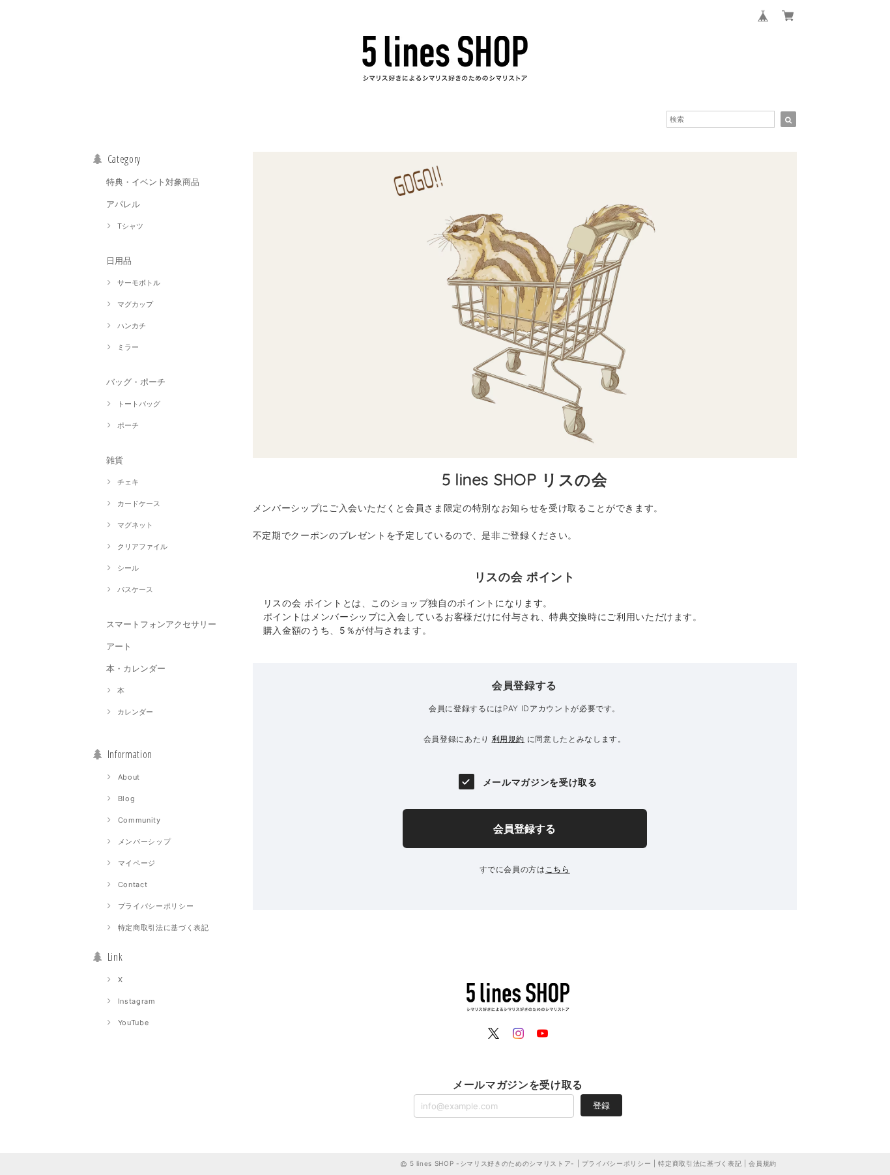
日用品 (119, 260)
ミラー (128, 347)
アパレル (123, 204)
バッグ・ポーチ (135, 381)
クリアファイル (142, 546)
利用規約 (508, 739)
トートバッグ (138, 403)
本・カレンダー (135, 668)
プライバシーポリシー (156, 906)
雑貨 (114, 460)
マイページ (137, 863)
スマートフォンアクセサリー (161, 624)
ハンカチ (131, 325)
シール (128, 568)
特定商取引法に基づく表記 (163, 927)
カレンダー (135, 711)
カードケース (138, 503)
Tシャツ (130, 226)
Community (139, 820)
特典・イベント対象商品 (152, 182)
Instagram (137, 1001)
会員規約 (763, 1163)
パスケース (135, 589)
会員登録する (524, 828)
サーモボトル (138, 282)
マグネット (135, 525)
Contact (133, 884)
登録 (601, 1105)
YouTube (133, 1022)
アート (119, 646)
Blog (127, 798)
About (129, 777)
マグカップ (135, 304)
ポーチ (128, 425)
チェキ (128, 482)
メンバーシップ (144, 841)
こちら (557, 869)
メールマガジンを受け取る (540, 782)
